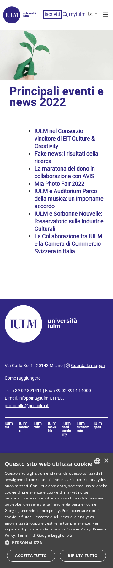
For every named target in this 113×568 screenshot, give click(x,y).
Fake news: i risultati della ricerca (66, 157)
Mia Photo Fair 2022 (59, 183)
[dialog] (56, 510)
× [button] (106, 460)
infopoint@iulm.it (35, 398)
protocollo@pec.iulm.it (27, 405)
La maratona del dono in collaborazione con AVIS (65, 172)
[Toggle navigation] (105, 15)
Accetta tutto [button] (31, 555)
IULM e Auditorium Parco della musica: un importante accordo (69, 198)
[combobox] (97, 461)
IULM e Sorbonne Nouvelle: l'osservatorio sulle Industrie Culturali (69, 221)
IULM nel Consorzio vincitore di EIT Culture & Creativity (65, 138)
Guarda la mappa (88, 365)
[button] (56, 543)
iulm (9, 425)
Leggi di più (61, 535)
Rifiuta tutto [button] (83, 555)
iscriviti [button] (52, 14)
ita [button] (91, 14)
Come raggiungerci (23, 378)
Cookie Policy (79, 529)
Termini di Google (33, 535)
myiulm (77, 14)
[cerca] (65, 14)
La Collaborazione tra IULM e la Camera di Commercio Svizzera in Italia (68, 243)
